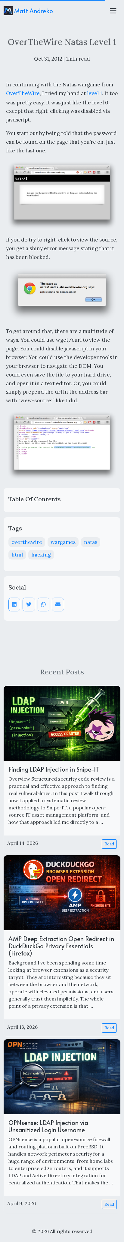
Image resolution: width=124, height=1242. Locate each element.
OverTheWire (23, 93)
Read (109, 844)
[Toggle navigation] (113, 11)
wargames (63, 542)
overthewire (26, 542)
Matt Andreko (33, 11)
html (17, 554)
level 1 (94, 93)
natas (90, 542)
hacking (41, 554)
